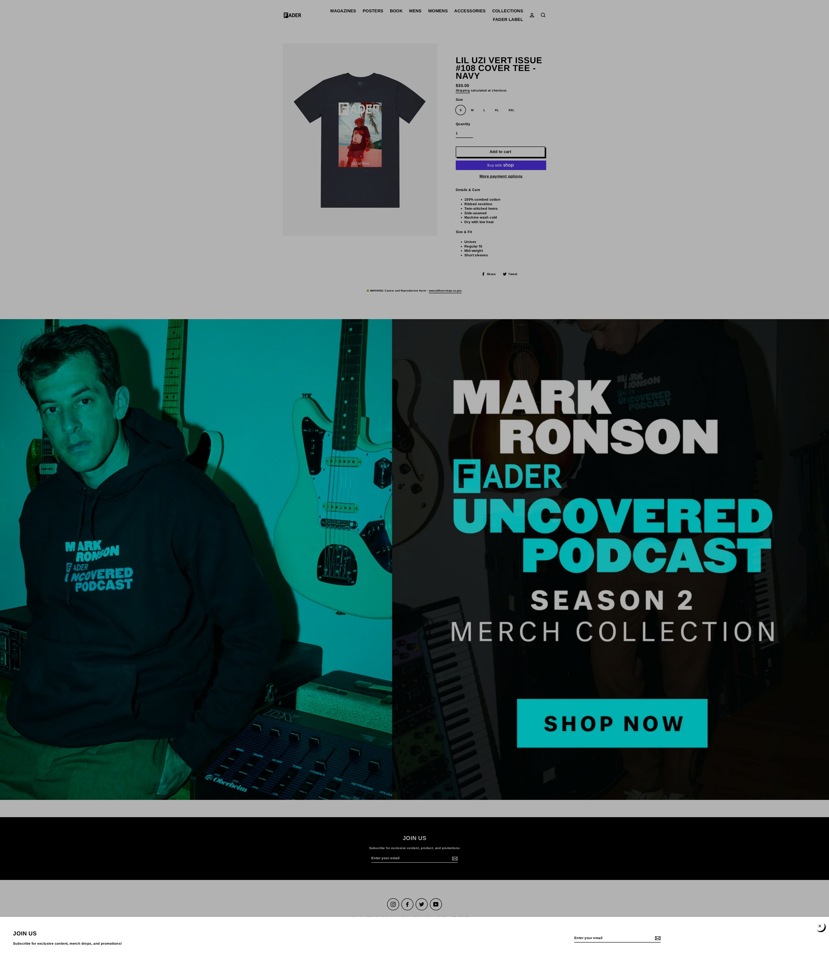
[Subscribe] (657, 938)
